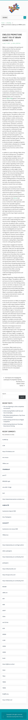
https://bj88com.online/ (8, 664)
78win (3, 676)
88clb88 (4, 586)
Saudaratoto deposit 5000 (9, 511)
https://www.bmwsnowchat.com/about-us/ (13, 499)
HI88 (3, 604)
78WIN (4, 682)
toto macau (5, 457)
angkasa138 (5, 505)
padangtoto (5, 563)
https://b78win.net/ (7, 700)
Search (4, 393)
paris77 (4, 475)
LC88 (3, 445)
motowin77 (5, 523)
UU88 (3, 640)
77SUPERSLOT (6, 469)
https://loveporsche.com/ (8, 575)
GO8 (3, 628)
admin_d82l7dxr (16, 43)
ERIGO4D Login (6, 481)
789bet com (5, 463)
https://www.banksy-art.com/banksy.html (13, 557)
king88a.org (5, 694)
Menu (5, 17)
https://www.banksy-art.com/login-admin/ (13, 545)
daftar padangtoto (7, 551)
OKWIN (4, 634)
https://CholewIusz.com (8, 451)
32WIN (4, 646)
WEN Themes (19, 716)
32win (3, 616)
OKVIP (4, 610)
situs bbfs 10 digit (6, 487)
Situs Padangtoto (6, 517)
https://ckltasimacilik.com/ (9, 569)
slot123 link (5, 622)
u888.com (4, 592)
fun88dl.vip (5, 439)
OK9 (3, 598)
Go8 (3, 493)
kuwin (3, 658)
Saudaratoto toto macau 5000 (10, 529)
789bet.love (5, 535)
